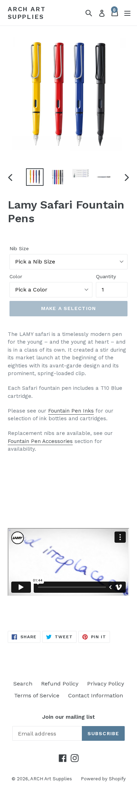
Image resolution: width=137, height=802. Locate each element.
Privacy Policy (105, 683)
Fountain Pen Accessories (40, 441)
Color (15, 276)
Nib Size (19, 248)
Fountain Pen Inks (71, 411)
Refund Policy (59, 683)
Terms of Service (36, 695)
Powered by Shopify (103, 778)
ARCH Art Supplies (26, 12)
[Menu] (127, 12)
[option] (35, 177)
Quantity (106, 276)
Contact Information (95, 695)
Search (22, 683)
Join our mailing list (68, 717)
